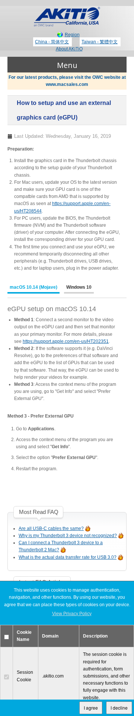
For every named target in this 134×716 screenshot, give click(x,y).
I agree (91, 707)
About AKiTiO (69, 49)
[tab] (33, 288)
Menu (67, 65)
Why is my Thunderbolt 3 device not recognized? (68, 535)
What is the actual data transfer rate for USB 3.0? (68, 557)
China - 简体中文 (52, 41)
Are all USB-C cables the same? (51, 528)
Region (72, 34)
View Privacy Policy (72, 613)
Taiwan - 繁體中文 (100, 41)
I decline (119, 707)
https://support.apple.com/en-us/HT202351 (66, 341)
